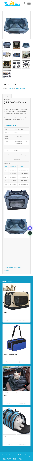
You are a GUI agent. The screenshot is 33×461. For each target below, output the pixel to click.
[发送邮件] (30, 228)
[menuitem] (24, 3)
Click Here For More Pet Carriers (12, 267)
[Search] (24, 3)
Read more (10, 320)
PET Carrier (10, 88)
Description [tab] (7, 96)
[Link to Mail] (29, 456)
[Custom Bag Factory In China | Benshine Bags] (13, 3)
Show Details (23, 320)
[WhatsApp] (30, 233)
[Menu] (28, 3)
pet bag (17, 88)
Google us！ (7, 270)
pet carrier (22, 88)
